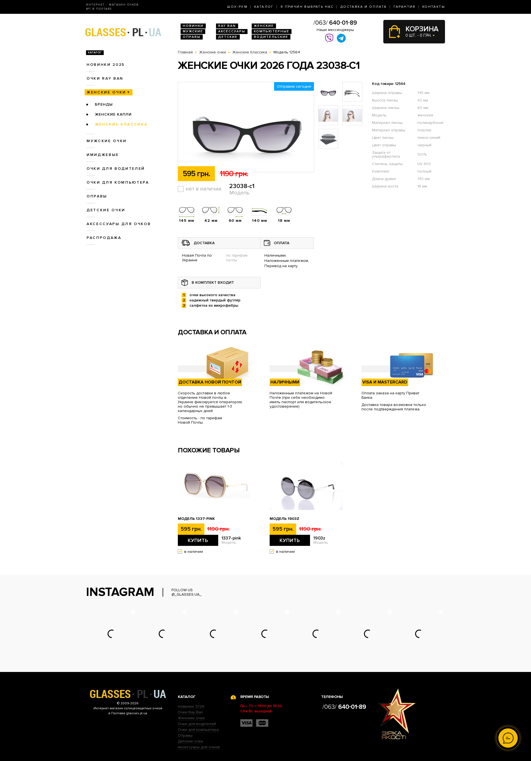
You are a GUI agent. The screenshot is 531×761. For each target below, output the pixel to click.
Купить (198, 540)
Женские (264, 26)
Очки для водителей (116, 168)
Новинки (193, 26)
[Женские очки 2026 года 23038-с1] (246, 127)
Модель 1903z (284, 519)
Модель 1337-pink (196, 519)
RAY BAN (227, 26)
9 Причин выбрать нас (307, 7)
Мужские (193, 31)
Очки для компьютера (118, 182)
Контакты (433, 7)
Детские (228, 37)
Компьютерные (271, 31)
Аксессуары (231, 31)
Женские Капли (113, 114)
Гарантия (405, 7)
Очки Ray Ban (190, 712)
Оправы (192, 37)
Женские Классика (121, 124)
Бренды (104, 104)
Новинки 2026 (191, 706)
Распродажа (104, 237)
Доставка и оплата (363, 7)
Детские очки (106, 210)
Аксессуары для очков (119, 223)
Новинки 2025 (106, 64)
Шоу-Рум (237, 7)
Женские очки (106, 92)
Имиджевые (103, 154)
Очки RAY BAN (105, 78)
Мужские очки (107, 141)
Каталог (264, 7)
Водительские (271, 37)
